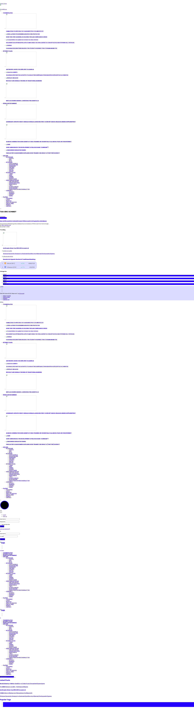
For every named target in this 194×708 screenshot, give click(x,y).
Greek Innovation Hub (12, 180)
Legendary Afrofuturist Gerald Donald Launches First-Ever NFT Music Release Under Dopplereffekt (41, 122)
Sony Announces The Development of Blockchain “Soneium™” (27, 147)
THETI (10, 185)
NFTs (10, 161)
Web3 (10, 175)
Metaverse (9, 162)
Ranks (11, 195)
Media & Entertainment (10, 103)
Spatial (11, 170)
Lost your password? (5, 529)
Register (8, 201)
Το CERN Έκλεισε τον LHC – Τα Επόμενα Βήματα (14, 687)
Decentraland (13, 164)
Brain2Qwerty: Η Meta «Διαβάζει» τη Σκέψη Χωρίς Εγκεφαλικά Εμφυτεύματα (22, 683)
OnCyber (11, 167)
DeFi (10, 159)
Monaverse (12, 166)
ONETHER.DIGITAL (14, 181)
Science (11, 177)
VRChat (11, 171)
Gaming (11, 176)
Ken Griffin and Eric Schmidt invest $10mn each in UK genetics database (23, 221)
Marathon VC (13, 184)
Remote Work (13, 179)
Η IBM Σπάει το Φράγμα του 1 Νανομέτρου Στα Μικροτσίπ (24, 31)
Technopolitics (8, 13)
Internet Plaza (7, 51)
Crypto (11, 158)
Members (11, 193)
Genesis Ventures (14, 183)
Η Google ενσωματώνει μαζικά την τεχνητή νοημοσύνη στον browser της (31, 48)
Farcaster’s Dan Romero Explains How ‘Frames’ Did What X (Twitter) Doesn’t (33, 153)
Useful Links (10, 203)
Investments (3, 218)
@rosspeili (21, 293)
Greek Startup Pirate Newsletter (19, 189)
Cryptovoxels (13, 163)
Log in (8, 199)
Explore (5, 155)
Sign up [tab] (5, 516)
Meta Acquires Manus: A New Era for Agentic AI (22, 101)
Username (2, 519)
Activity (11, 192)
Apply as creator (11, 202)
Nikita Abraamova (6, 225)
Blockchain (9, 157)
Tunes (11, 173)
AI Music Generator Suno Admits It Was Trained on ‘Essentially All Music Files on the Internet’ (39, 141)
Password (2, 522)
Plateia (5, 197)
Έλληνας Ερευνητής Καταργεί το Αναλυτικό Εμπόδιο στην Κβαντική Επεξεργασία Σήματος (37, 75)
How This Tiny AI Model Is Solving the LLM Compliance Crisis (26, 37)
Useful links (6, 297)
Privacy (8, 204)
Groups (11, 194)
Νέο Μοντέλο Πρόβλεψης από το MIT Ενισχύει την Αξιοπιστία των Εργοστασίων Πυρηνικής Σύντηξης (40, 42)
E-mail (1, 536)
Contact (8, 206)
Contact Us (6, 299)
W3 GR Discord (13, 188)
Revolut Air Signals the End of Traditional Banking (24, 81)
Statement (9, 198)
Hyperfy (11, 168)
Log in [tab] (4, 515)
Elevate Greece (13, 186)
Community (9, 190)
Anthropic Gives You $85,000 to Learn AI (20, 69)
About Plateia (7, 295)
